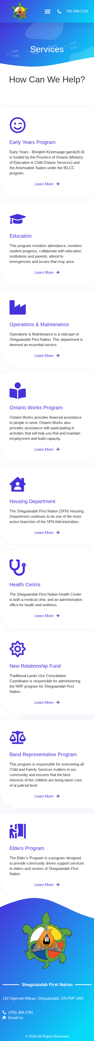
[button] (47, 11)
